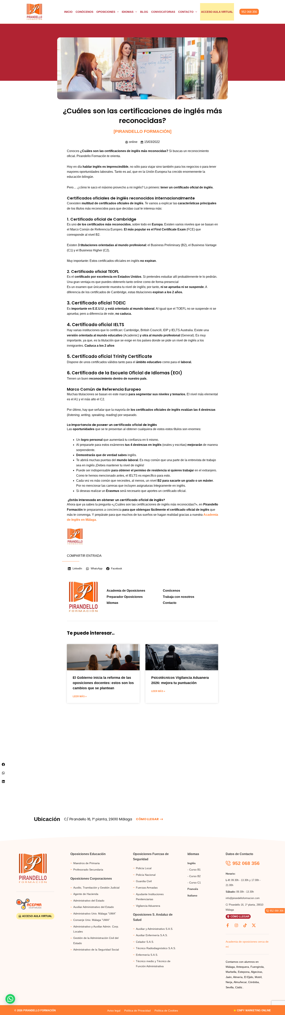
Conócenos (84, 11)
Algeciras (256, 971)
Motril (258, 977)
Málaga (230, 966)
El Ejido (248, 977)
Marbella (231, 971)
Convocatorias (163, 11)
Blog (144, 11)
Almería (238, 977)
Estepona (244, 971)
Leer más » (80, 696)
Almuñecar (240, 982)
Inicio (68, 11)
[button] (249, 12)
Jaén (229, 977)
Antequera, (243, 966)
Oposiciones (105, 11)
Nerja (229, 982)
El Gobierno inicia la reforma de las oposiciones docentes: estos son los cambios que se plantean (103, 683)
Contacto (185, 11)
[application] (117, 12)
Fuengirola (257, 966)
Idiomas (127, 11)
